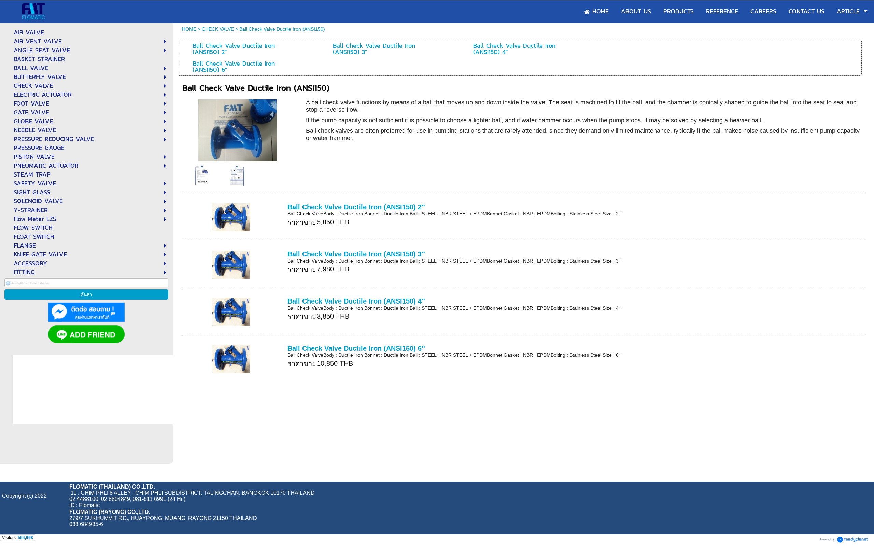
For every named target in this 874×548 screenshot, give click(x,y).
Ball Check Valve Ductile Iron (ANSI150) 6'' (356, 348)
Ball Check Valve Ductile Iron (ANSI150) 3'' (356, 254)
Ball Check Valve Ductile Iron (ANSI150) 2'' (356, 207)
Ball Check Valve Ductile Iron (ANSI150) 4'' (356, 301)
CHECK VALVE (218, 29)
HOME (189, 29)
